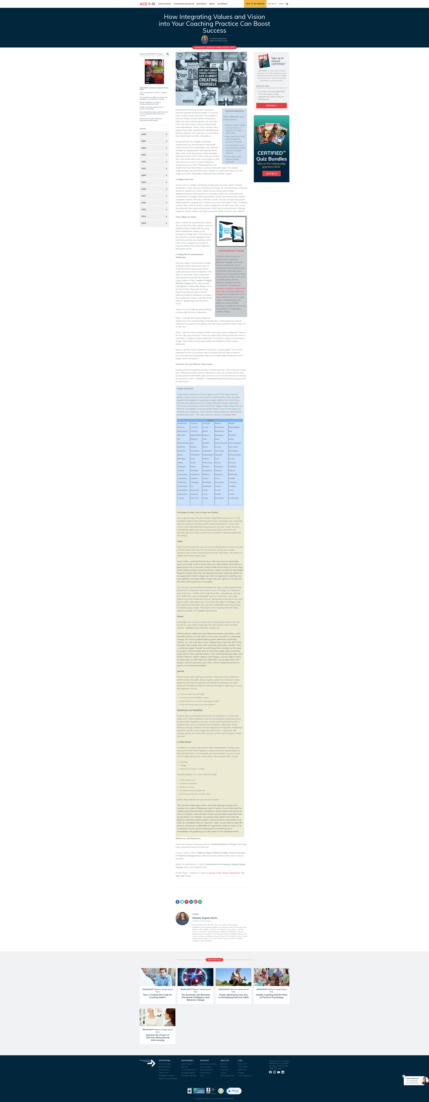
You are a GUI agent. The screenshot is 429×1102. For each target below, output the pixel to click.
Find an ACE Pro (205, 1073)
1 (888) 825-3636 (275, 1068)
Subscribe (271, 105)
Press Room (225, 1070)
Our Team (224, 1064)
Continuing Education (188, 1070)
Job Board (184, 1067)
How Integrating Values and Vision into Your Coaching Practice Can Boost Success (154, 114)
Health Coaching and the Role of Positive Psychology (151, 108)
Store (202, 1076)
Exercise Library (205, 1067)
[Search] (167, 54)
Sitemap (241, 1073)
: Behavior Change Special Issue (215, 47)
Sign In (281, 3)
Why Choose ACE (165, 1064)
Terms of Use (242, 1064)
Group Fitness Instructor (167, 1076)
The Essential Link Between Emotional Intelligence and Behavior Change (153, 98)
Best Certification (164, 1067)
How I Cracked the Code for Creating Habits (153, 93)
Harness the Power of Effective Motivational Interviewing (151, 119)
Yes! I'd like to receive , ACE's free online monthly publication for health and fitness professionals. (272, 95)
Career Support (186, 1064)
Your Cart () (272, 3)
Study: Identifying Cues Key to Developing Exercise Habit (150, 103)
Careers (223, 1073)
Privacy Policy (243, 1067)
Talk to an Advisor (255, 4)
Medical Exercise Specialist (168, 1078)
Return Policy (242, 1070)
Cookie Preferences (245, 1076)
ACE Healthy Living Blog (208, 1064)
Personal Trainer (164, 1070)
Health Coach (163, 1073)
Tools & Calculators (206, 1070)
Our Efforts (224, 1067)
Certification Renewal (188, 1076)
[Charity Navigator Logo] (199, 1090)
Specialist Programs (188, 1073)
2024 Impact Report (227, 1076)
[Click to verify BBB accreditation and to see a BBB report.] (211, 1090)
